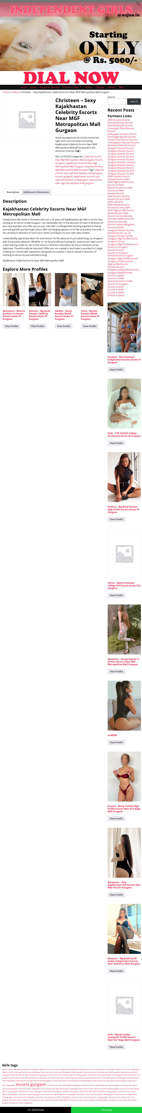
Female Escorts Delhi (118, 179)
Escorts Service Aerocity (120, 216)
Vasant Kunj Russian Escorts (122, 139)
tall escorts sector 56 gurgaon (19, 1100)
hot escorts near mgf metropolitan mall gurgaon (64, 1085)
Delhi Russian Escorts (119, 119)
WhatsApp (106, 1109)
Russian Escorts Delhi (119, 199)
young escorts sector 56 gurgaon (20, 1103)
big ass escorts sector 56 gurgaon (128, 1069)
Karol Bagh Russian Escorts (122, 136)
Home (24, 87)
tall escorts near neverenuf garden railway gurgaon (89, 1097)
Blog (121, 87)
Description (13, 192)
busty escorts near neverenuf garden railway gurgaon (72, 1081)
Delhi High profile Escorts (121, 182)
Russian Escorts (116, 193)
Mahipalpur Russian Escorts (122, 134)
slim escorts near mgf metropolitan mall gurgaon (59, 1094)
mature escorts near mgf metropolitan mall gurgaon (59, 1089)
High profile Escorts (118, 264)
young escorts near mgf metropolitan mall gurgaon (49, 1100)
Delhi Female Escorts (118, 176)
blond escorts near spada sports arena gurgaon (105, 1075)
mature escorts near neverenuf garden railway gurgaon (99, 1089)
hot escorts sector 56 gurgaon (29, 1089)
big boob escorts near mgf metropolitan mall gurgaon (21, 1072)
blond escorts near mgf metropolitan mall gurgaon (29, 1075)
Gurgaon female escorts (120, 235)
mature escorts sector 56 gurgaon (30, 1091)
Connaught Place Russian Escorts (121, 130)
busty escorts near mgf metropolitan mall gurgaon (34, 1081)
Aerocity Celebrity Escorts (121, 218)
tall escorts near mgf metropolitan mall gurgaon (53, 1097)
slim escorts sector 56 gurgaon (24, 1097)
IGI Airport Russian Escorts (121, 145)
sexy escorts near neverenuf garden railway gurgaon (98, 1091)
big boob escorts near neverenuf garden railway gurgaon (62, 1072)
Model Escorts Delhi (118, 213)
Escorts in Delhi (71, 87)
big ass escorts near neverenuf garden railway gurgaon (60, 1069)
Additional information (36, 192)
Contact (112, 87)
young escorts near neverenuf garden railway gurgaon (88, 1100)
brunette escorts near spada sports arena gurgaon (108, 1078)
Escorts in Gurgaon (118, 247)
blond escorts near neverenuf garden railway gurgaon (68, 1075)
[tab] (13, 192)
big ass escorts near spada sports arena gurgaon (97, 1069)
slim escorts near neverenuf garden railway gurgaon (96, 1094)
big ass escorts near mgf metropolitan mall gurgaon (21, 1069)
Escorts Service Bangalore (121, 224)
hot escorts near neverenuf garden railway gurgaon (101, 1085)
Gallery (88, 87)
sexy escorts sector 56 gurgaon (29, 1094)
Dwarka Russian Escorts (120, 125)
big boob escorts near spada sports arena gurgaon (102, 1072)
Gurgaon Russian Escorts (121, 148)
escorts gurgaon (64, 176)
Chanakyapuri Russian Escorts (123, 142)
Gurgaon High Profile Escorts (123, 238)
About (33, 87)
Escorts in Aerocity (49, 87)
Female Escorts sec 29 (119, 232)
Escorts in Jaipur (116, 275)
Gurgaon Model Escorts (120, 272)
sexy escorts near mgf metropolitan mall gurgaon (61, 1091)
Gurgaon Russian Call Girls (121, 162)
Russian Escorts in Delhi (120, 187)
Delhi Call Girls (115, 201)
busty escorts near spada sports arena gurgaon (109, 1081)
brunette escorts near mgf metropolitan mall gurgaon (28, 1078)
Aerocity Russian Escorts (120, 122)
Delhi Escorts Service (118, 196)
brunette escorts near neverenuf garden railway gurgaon (69, 1078)
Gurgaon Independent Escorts (123, 269)
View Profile (11, 326)
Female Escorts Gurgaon (120, 255)
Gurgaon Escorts (116, 241)
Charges (100, 87)
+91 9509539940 (35, 1109)
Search (111, 97)
